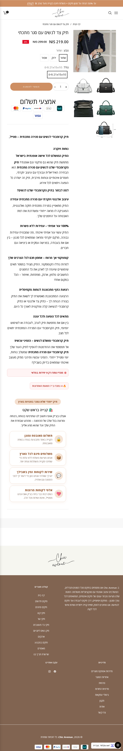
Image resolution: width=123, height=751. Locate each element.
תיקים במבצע (41, 642)
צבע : (62, 50)
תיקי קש (41, 613)
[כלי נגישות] (118, 745)
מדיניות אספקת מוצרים (102, 671)
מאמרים (41, 648)
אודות (102, 706)
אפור (44, 58)
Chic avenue (65, 737)
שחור (63, 58)
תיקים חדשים (41, 601)
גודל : (57, 67)
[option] (94, 51)
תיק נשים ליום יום (41, 630)
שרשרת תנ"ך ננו (41, 654)
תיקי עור (41, 618)
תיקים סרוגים (41, 607)
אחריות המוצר (101, 677)
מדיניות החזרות (102, 688)
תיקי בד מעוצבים (41, 624)
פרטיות (102, 683)
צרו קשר (102, 712)
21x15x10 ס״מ (57, 74)
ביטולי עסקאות (102, 694)
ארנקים (41, 636)
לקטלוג (30, 3)
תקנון (102, 700)
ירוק (54, 58)
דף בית (41, 595)
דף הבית (76, 24)
